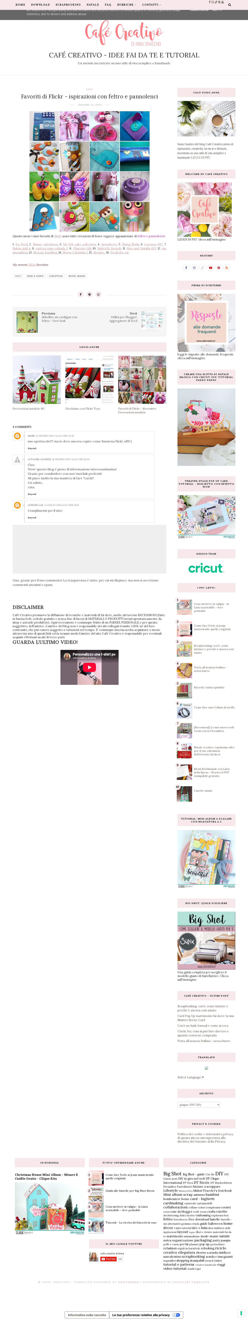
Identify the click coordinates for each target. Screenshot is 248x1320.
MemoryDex (186, 1190)
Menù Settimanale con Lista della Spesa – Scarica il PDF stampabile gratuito (212, 772)
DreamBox (169, 1186)
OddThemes (129, 1282)
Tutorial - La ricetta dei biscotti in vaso (131, 1222)
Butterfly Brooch (109, 248)
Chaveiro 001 (82, 248)
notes (167, 1240)
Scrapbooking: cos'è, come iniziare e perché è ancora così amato (214, 649)
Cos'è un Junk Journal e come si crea (202, 1025)
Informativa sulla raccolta (87, 1315)
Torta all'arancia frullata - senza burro (203, 1041)
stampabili (197, 1260)
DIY (219, 1174)
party (216, 1240)
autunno (199, 1195)
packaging (203, 1240)
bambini (212, 1194)
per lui (184, 1244)
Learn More (199, 10)
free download (199, 1219)
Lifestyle (56, 276)
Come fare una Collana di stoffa (214, 707)
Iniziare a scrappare (206, 1186)
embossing (203, 1215)
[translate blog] (206, 1068)
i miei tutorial (182, 1228)
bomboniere (172, 1199)
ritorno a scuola (207, 1252)
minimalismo (192, 1236)
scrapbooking (193, 1256)
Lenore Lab (35, 505)
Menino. (99, 252)
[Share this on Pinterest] (89, 294)
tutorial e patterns (178, 1264)
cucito (221, 1211)
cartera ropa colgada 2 (52, 248)
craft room (200, 1211)
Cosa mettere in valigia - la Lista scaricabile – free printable (211, 607)
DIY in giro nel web (191, 1178)
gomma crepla (190, 1223)
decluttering (171, 1215)
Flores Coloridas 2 (75, 252)
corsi (166, 1211)
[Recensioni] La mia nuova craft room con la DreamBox (214, 729)
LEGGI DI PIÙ (200, 157)
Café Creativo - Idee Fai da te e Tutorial (124, 55)
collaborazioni (175, 1207)
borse (185, 1199)
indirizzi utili (222, 1228)
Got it (217, 10)
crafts (211, 1211)
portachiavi (217, 1244)
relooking (207, 1248)
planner (194, 1244)
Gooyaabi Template (191, 1282)
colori (201, 1207)
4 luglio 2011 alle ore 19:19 (61, 505)
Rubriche (125, 4)
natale (224, 1236)
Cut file (210, 1174)
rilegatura (186, 1252)
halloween (215, 1223)
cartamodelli (204, 1203)
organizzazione (183, 1240)
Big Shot (172, 1174)
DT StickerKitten (221, 1183)
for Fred (22, 244)
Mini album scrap (178, 1194)
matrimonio (175, 1236)
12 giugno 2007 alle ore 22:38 (55, 435)
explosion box (220, 1215)
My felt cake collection (79, 244)
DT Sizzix (201, 1182)
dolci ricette (187, 1215)
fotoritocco (181, 1219)
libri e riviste (204, 1232)
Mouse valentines (45, 244)
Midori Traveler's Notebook (212, 1190)
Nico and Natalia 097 (141, 248)
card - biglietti (202, 1199)
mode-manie (77, 276)
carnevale (190, 1203)
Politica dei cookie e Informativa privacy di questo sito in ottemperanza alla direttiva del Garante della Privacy (205, 1137)
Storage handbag (45, 252)
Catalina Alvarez (39, 459)
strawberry (109, 244)
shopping (183, 1260)
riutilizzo (225, 1252)
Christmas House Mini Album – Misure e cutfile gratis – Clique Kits (46, 1176)
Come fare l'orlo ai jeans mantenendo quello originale (212, 627)
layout (182, 1232)
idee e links (35, 276)
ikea (210, 1228)
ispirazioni (170, 1232)
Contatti (150, 4)
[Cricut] (206, 571)
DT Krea (188, 1183)
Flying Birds (130, 244)
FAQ (108, 4)
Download (40, 4)
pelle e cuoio (171, 1244)
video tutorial (174, 1268)
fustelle (215, 1219)
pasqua (225, 1240)
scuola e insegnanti (219, 1256)
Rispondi (32, 448)
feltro (168, 1219)
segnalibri (169, 1260)
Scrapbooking (68, 4)
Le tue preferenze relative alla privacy (141, 1315)
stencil (209, 1260)
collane (193, 1207)
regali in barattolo (188, 1248)
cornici (226, 1207)
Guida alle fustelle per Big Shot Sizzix (130, 1190)
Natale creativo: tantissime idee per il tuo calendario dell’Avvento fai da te (214, 751)
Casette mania (203, 790)
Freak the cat (119, 252)
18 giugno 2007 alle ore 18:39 (71, 459)
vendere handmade (205, 1264)
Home (20, 4)
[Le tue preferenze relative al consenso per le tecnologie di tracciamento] (241, 1313)
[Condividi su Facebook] (81, 294)
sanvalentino (172, 1256)
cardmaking (173, 1203)
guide (204, 1223)
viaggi (221, 1264)
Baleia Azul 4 (21, 248)
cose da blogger (181, 1211)
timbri (218, 1260)
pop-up (204, 1244)
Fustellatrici (184, 1186)
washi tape (194, 1268)
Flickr (58, 236)
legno (192, 1232)
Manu (31, 435)
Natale (93, 4)
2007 (89, 89)
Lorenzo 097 (153, 244)
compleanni (213, 1207)
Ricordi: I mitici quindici (209, 687)
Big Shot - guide (194, 1174)
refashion (170, 1248)
